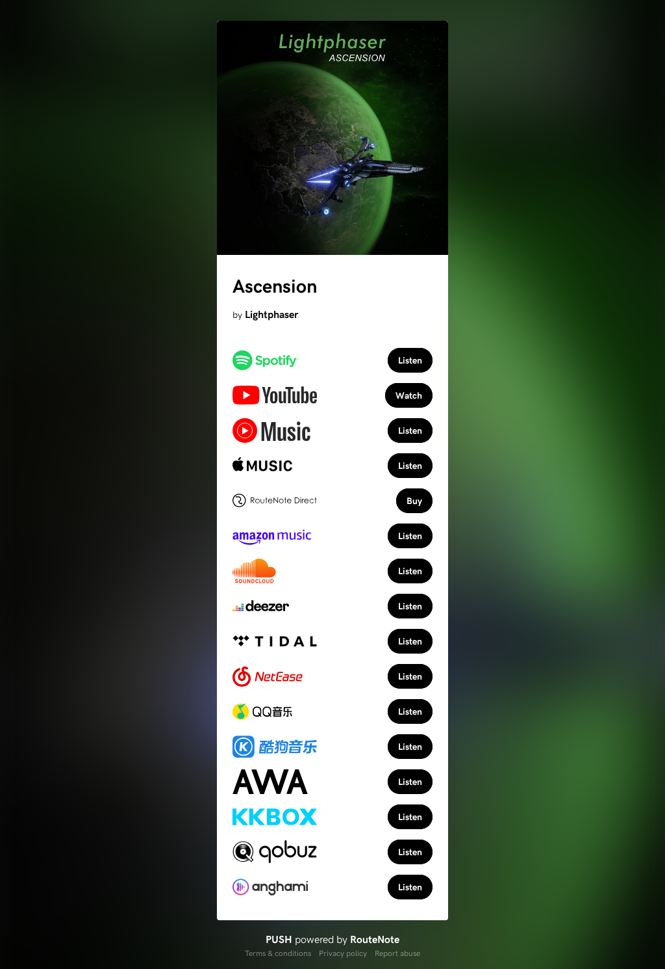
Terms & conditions (278, 953)
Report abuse (397, 953)
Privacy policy (343, 953)
